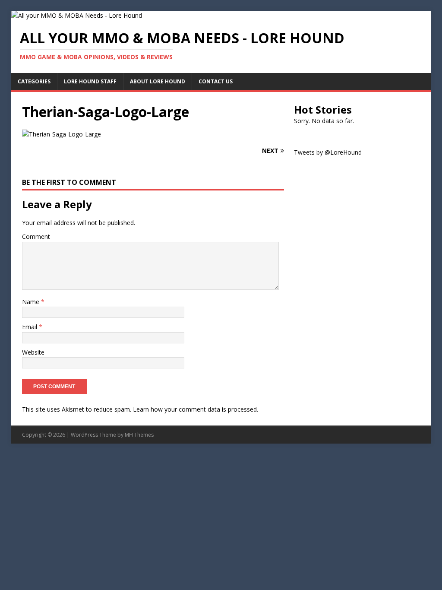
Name (31, 302)
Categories (34, 81)
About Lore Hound (157, 81)
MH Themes (139, 434)
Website (33, 352)
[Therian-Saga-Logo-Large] (61, 134)
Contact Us (216, 81)
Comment (36, 236)
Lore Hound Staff (90, 81)
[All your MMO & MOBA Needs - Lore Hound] (76, 15)
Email (30, 327)
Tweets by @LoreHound (328, 152)
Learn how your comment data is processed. (195, 409)
